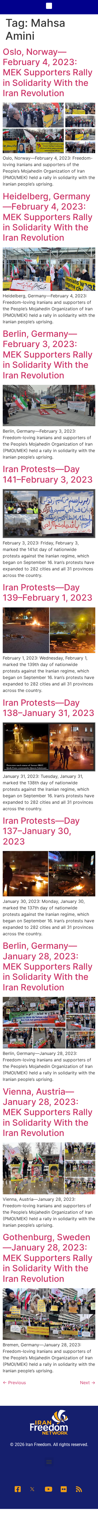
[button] (49, 6)
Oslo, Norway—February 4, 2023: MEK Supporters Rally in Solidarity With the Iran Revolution (48, 72)
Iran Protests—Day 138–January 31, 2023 (48, 707)
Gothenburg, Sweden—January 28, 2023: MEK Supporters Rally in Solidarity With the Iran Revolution (48, 1258)
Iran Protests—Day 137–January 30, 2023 (41, 831)
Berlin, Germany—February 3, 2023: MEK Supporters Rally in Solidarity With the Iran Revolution (48, 354)
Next (87, 1382)
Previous (14, 1382)
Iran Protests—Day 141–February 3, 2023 (48, 474)
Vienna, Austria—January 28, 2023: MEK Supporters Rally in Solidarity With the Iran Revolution (48, 1112)
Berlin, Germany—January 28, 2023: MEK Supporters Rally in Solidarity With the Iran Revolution (48, 966)
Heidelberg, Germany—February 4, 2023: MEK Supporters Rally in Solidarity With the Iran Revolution (48, 217)
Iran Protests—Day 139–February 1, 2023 (48, 592)
